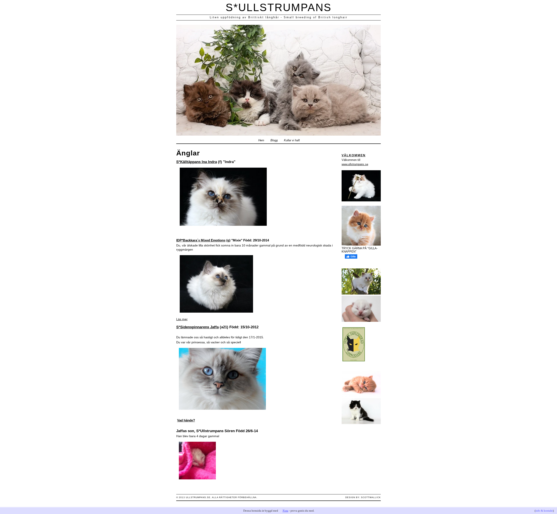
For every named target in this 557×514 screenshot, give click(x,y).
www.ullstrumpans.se (355, 164)
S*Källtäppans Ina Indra (196, 162)
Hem (261, 140)
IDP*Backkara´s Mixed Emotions (200, 240)
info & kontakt (544, 510)
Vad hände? (186, 420)
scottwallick (371, 497)
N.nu (285, 510)
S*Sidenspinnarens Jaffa (197, 327)
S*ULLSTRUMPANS (279, 7)
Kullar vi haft (292, 140)
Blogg (274, 140)
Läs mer (182, 319)
